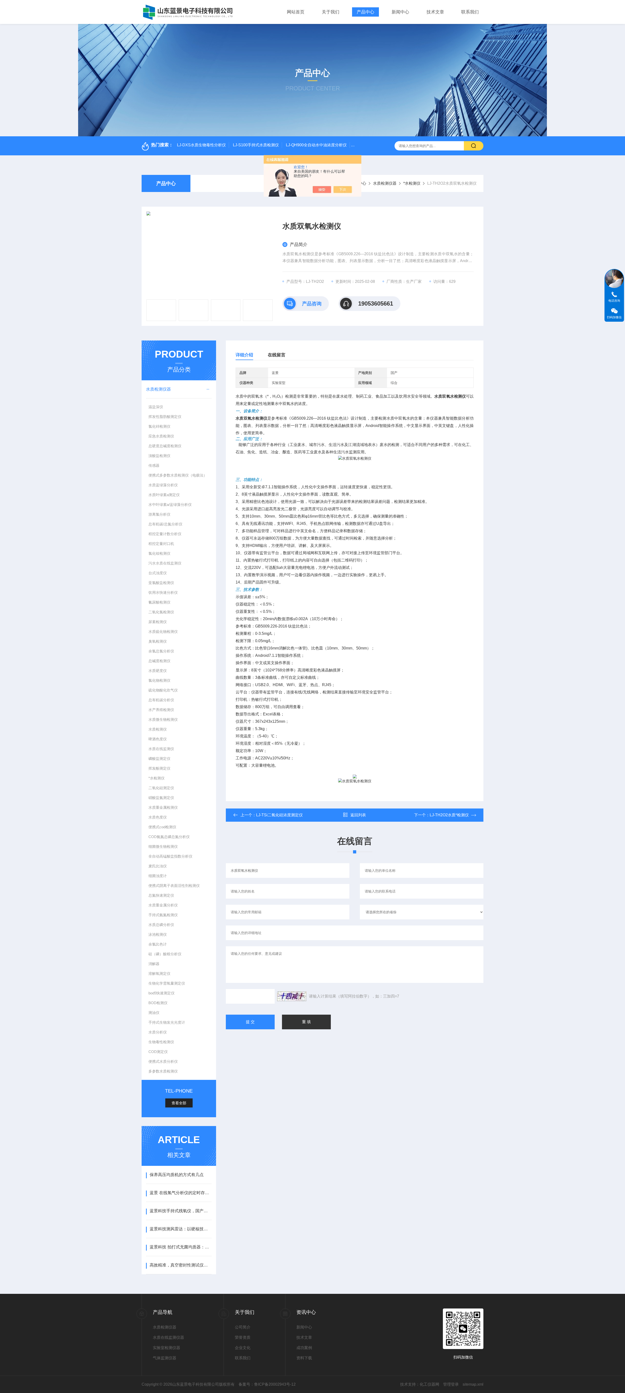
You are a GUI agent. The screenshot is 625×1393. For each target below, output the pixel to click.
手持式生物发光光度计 (166, 1022)
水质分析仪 (157, 1032)
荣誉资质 (242, 1337)
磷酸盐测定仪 (159, 758)
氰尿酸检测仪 (159, 602)
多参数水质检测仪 (163, 1071)
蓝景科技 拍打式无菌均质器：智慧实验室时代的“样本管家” (180, 1247)
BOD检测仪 (157, 1003)
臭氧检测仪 (157, 641)
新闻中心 (400, 12)
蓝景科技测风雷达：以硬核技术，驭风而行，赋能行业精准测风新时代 (180, 1229)
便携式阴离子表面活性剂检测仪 (174, 885)
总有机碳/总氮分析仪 (165, 524)
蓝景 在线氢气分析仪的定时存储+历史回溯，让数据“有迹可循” (180, 1193)
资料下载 (304, 1358)
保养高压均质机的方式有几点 (177, 1174)
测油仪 (153, 1012)
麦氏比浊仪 (157, 866)
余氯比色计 (157, 944)
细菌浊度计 (157, 876)
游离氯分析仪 (159, 514)
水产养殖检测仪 (161, 710)
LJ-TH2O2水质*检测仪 (449, 815)
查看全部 (179, 1103)
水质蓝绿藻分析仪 (163, 485)
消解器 (153, 964)
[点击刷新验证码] (291, 996)
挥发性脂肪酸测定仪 (164, 417)
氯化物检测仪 (159, 680)
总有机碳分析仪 (161, 700)
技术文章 (435, 12)
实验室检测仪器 (166, 1348)
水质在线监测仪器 (168, 1337)
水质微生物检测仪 (163, 719)
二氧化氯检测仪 (161, 612)
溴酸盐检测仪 (159, 456)
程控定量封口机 (161, 544)
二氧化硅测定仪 (161, 788)
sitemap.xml (473, 1384)
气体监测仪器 (164, 1358)
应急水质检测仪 (161, 436)
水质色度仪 (157, 817)
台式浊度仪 (157, 573)
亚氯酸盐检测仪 (161, 583)
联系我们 (470, 12)
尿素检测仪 (157, 622)
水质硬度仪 (157, 671)
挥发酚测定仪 (159, 768)
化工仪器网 (429, 1384)
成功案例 (304, 1348)
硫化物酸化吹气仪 (163, 690)
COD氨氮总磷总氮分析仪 (169, 837)
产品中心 (365, 12)
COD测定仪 (158, 1052)
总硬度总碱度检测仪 (164, 446)
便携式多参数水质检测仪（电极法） (177, 475)
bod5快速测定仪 (161, 993)
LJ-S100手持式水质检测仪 (256, 145)
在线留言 (276, 354)
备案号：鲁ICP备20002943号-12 (267, 1384)
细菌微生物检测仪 (163, 846)
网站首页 (295, 12)
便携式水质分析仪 (163, 1061)
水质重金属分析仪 (163, 905)
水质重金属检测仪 (163, 807)
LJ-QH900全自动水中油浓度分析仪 (316, 145)
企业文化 (242, 1348)
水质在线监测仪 (161, 749)
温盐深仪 (155, 407)
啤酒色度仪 (157, 739)
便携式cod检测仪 (162, 827)
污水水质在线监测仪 (164, 563)
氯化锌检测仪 (159, 426)
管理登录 (451, 1384)
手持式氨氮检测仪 (163, 915)
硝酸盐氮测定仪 (161, 798)
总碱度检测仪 (159, 661)
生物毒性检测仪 (161, 1042)
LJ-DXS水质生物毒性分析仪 (201, 145)
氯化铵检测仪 (159, 553)
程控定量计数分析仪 (164, 534)
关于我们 (330, 12)
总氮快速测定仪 (161, 895)
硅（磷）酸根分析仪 (164, 954)
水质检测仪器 (384, 183)
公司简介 (242, 1327)
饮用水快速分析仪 (163, 592)
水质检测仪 (157, 729)
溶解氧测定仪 (159, 973)
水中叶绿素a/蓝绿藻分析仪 (170, 504)
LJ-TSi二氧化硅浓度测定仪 (279, 815)
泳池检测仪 (157, 934)
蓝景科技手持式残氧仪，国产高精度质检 (180, 1211)
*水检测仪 (411, 183)
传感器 (153, 465)
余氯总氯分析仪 (161, 651)
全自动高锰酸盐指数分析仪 (170, 856)
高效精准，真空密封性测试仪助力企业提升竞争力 (180, 1265)
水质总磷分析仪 (161, 925)
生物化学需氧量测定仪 (166, 983)
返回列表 (358, 815)
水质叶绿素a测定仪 (164, 495)
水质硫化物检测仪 (163, 631)
